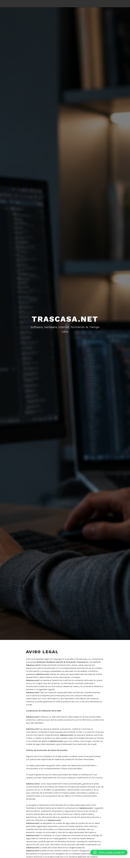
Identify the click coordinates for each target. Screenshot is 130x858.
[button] (108, 852)
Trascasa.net (65, 319)
